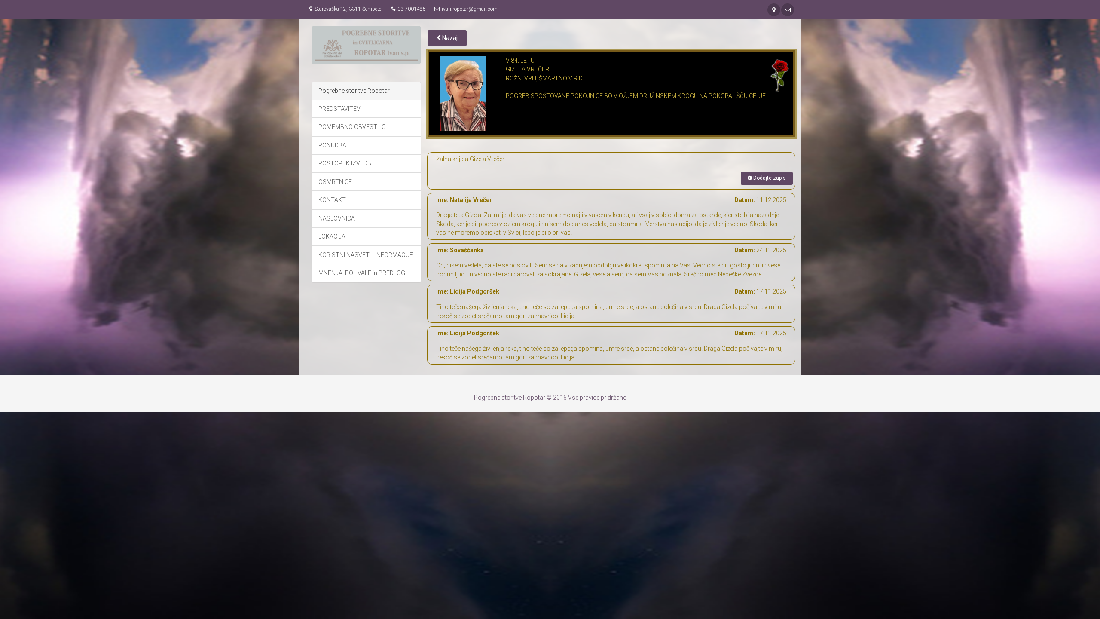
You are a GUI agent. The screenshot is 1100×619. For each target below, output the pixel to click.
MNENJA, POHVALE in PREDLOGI (362, 273)
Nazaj (449, 37)
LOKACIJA (331, 236)
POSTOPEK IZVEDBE (346, 163)
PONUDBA (332, 145)
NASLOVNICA (336, 218)
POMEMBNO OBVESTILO (352, 126)
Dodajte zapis (769, 178)
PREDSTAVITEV (339, 108)
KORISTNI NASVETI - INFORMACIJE (365, 254)
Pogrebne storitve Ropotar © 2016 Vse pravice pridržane (550, 397)
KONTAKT (332, 199)
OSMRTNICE (335, 181)
